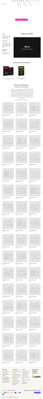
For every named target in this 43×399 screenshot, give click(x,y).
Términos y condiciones (16, 380)
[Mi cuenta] (37, 4)
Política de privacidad (15, 377)
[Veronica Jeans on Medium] (19, 1)
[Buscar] (34, 4)
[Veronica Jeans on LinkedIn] (18, 1)
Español (4, 390)
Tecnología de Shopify (15, 397)
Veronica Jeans (7, 397)
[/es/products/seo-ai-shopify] (8, 71)
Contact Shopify (24, 375)
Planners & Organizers (21, 85)
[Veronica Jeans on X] (25, 1)
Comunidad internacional (16, 374)
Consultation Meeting (5, 371)
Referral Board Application (16, 375)
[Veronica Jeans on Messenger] (21, 1)
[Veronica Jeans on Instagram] (16, 1)
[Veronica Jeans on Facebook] (14, 1)
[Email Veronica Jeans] (12, 1)
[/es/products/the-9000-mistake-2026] (21, 71)
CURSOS (24, 2)
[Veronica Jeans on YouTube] (27, 1)
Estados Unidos (11, 390)
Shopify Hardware (25, 374)
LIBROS (29, 2)
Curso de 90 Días (5, 372)
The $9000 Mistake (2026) (21, 78)
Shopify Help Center (25, 372)
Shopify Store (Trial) (25, 371)
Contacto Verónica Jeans (16, 371)
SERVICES (19, 2)
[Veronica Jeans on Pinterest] (23, 1)
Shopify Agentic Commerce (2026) (8, 78)
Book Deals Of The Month (21, 63)
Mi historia (14, 372)
